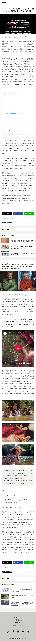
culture (3, 262)
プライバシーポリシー (18, 625)
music (3, 6)
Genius (4, 59)
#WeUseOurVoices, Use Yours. (13, 131)
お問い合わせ (18, 620)
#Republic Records (7, 218)
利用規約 (18, 622)
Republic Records (8, 134)
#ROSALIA (5, 567)
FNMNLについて (18, 617)
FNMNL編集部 (13, 37)
